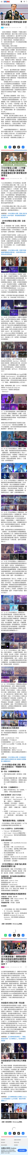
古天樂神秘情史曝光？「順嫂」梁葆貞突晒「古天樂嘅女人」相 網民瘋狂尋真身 (14, 1038)
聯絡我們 (3, 1139)
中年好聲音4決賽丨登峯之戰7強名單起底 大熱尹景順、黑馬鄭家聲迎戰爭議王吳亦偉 (14, 215)
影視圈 (2, 178)
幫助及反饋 (16, 1142)
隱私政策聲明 (4, 1145)
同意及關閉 (22, 1150)
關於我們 (3, 1142)
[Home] (6, 1)
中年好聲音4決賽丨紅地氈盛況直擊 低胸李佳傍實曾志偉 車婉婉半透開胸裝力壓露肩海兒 (13, 759)
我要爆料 (16, 1145)
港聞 (2, 27)
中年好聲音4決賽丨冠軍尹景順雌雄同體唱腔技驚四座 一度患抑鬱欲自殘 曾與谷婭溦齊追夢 (13, 252)
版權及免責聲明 (17, 1139)
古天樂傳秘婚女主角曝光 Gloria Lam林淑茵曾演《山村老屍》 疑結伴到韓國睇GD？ (14, 1099)
